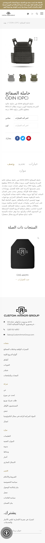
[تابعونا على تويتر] (22, 138)
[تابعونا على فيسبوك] (17, 138)
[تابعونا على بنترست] (28, 138)
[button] (30, 14)
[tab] (10, 163)
